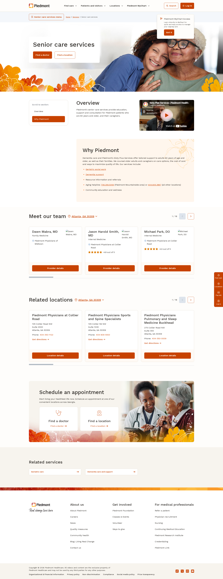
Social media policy (125, 574)
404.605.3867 (154, 185)
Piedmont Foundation (123, 510)
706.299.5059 (107, 185)
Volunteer (117, 523)
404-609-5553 (103, 335)
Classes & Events (121, 517)
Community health (79, 535)
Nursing (159, 523)
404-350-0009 (159, 338)
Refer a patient (162, 510)
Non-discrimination (91, 574)
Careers (74, 517)
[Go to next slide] (191, 216)
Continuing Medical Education (170, 529)
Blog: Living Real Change (82, 541)
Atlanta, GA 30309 (83, 216)
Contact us (75, 548)
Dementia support (95, 174)
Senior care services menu (48, 17)
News (73, 523)
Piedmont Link (162, 548)
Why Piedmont (41, 119)
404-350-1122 (46, 335)
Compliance (108, 574)
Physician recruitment (166, 517)
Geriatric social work (96, 169)
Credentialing (161, 541)
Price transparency (146, 574)
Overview (38, 111)
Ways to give (119, 529)
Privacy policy (73, 574)
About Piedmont (78, 510)
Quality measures (79, 529)
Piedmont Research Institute (169, 535)
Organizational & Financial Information (46, 574)
